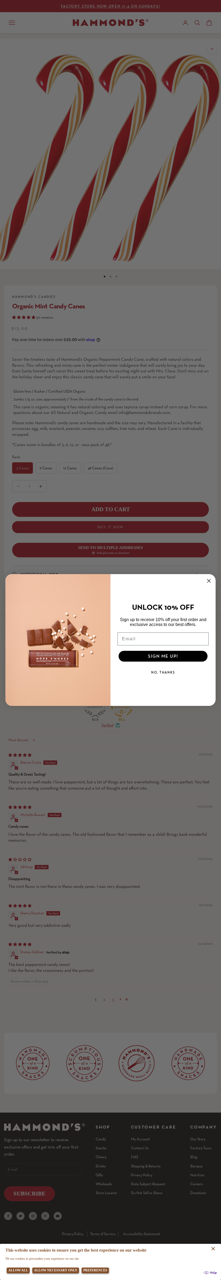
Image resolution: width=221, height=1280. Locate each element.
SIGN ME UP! (163, 656)
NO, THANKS (163, 672)
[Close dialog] (209, 581)
